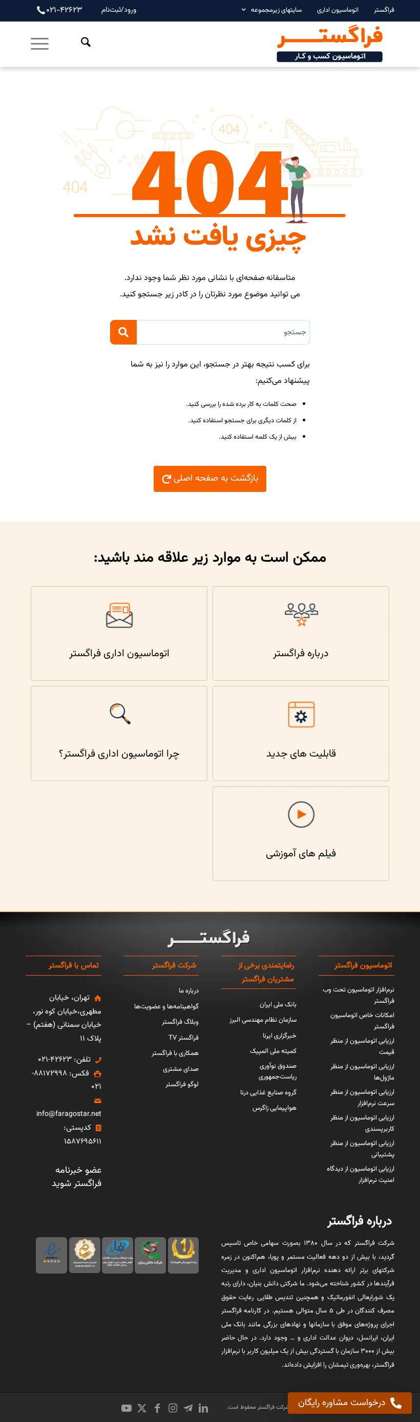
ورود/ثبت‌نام (118, 10)
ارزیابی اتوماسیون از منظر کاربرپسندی (362, 1123)
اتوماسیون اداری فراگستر (119, 653)
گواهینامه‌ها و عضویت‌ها (166, 1007)
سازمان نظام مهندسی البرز (263, 1020)
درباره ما (189, 991)
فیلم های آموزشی (301, 854)
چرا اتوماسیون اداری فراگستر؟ (119, 754)
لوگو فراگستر (182, 1085)
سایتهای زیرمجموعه (276, 10)
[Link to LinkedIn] (203, 1408)
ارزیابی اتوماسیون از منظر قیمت (362, 1047)
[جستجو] (78, 44)
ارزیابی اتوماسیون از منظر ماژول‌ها (362, 1072)
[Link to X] (142, 1408)
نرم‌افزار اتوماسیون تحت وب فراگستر (358, 995)
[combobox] (223, 332)
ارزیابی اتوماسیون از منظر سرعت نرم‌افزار (362, 1098)
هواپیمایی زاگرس (275, 1108)
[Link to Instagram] (172, 1408)
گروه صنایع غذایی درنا (268, 1093)
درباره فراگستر (301, 653)
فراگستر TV (184, 1038)
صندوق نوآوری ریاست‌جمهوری (278, 1072)
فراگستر (384, 10)
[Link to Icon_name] (188, 1408)
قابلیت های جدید (301, 754)
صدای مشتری (181, 1069)
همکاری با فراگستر (175, 1053)
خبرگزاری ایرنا (280, 1036)
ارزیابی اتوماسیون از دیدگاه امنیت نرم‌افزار (360, 1175)
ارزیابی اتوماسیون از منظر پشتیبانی (362, 1149)
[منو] (40, 44)
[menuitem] (379, 10)
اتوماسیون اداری (338, 10)
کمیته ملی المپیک (273, 1051)
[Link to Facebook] (157, 1408)
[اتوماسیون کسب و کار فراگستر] (329, 44)
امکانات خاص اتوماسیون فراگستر (362, 1021)
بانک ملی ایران (278, 1005)
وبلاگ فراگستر (180, 1022)
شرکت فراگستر (273, 1407)
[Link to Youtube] (126, 1408)
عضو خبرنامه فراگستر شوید (76, 1177)
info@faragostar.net (68, 1114)
